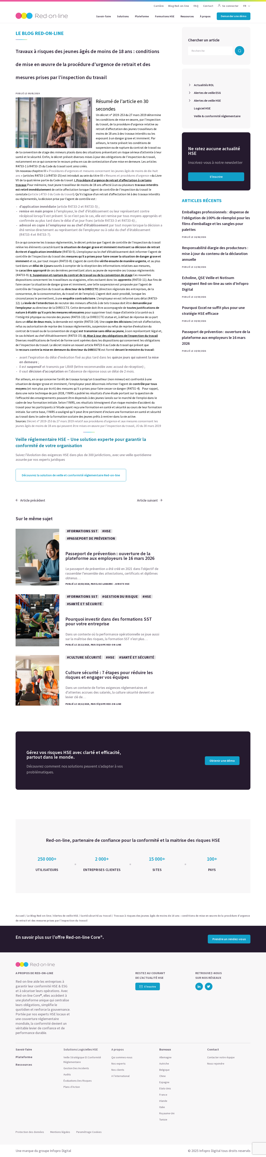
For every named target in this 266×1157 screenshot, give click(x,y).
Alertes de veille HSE (207, 100)
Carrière (159, 6)
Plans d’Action (71, 1087)
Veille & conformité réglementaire (217, 116)
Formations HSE (164, 16)
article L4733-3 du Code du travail (51, 194)
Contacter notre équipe (221, 1057)
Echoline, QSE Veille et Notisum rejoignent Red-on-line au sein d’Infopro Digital (215, 283)
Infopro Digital (60, 1150)
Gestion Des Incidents (76, 1068)
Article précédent (32, 500)
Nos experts (118, 1063)
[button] (255, 1145)
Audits (67, 1074)
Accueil (20, 915)
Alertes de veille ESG (207, 93)
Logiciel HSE (202, 108)
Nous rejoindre (215, 1063)
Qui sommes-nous (121, 1057)
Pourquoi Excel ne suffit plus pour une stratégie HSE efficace (213, 310)
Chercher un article (203, 40)
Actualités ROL (204, 85)
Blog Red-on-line (178, 6)
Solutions (123, 16)
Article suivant (147, 500)
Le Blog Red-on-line (39, 915)
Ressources (187, 16)
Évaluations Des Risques (77, 1080)
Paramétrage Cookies (89, 1132)
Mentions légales (60, 1132)
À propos (205, 16)
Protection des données (30, 1132)
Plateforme (142, 16)
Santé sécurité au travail (95, 915)
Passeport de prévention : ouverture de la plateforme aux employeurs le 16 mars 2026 (216, 337)
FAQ (196, 6)
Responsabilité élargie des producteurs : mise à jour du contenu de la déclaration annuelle (215, 253)
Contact (208, 6)
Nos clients (117, 1069)
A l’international (120, 1076)
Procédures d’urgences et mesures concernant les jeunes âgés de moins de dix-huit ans (87, 173)
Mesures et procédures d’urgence (127, 175)
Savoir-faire (103, 16)
